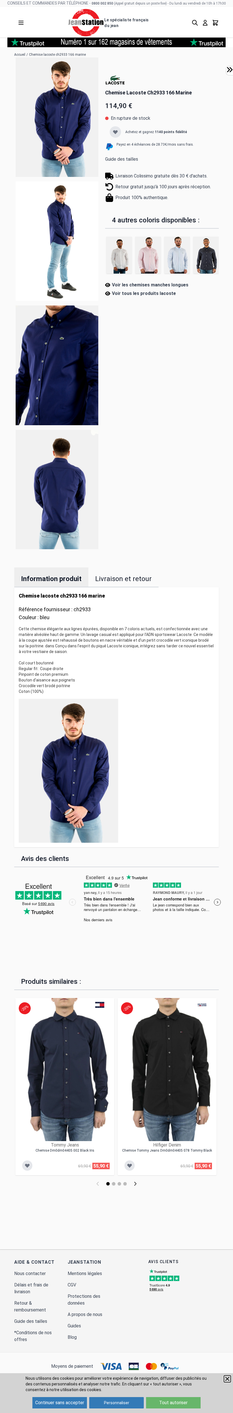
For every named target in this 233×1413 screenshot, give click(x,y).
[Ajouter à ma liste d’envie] (115, 132)
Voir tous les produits (144, 293)
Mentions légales (85, 1273)
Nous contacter (30, 1273)
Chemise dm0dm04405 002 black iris (65, 1150)
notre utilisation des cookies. (75, 1389)
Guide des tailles (121, 159)
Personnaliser (116, 1402)
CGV (72, 1285)
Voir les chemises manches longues (150, 285)
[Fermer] (227, 1378)
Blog (72, 1337)
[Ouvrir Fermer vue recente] (229, 69)
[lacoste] (115, 80)
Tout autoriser (173, 1402)
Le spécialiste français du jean (126, 23)
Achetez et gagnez (156, 132)
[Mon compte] (205, 22)
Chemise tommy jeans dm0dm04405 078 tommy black (167, 1150)
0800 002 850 (102, 3)
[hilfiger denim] (202, 1004)
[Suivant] (135, 1184)
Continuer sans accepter (59, 1402)
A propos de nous (85, 1314)
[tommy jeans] (100, 1004)
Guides (74, 1326)
